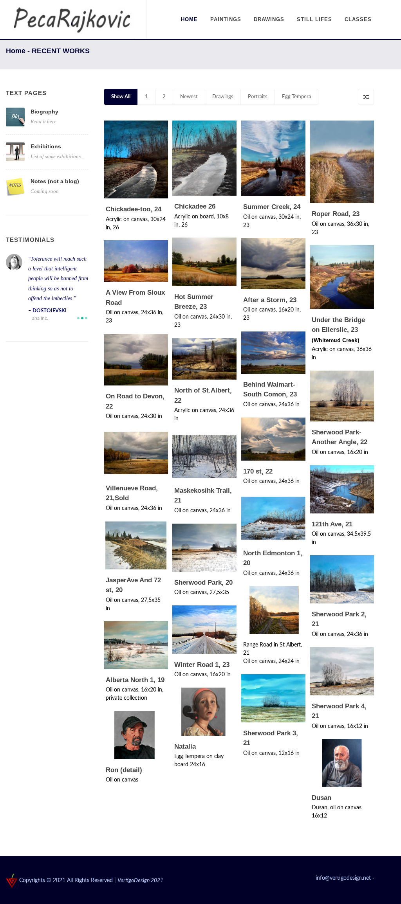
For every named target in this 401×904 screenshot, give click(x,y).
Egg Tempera (296, 96)
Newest (189, 96)
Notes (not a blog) (55, 181)
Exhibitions (46, 146)
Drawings (222, 96)
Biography (44, 111)
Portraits (257, 96)
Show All (120, 96)
